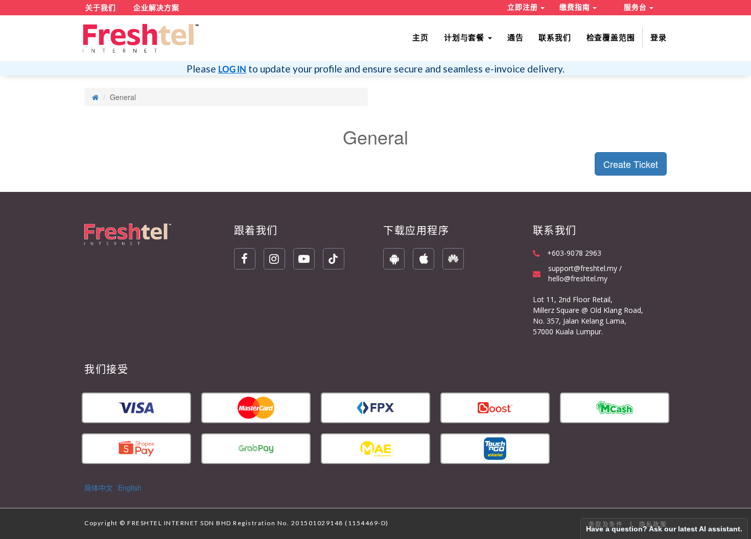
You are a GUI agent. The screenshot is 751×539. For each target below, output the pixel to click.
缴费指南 (576, 7)
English (130, 487)
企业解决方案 (156, 8)
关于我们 (100, 8)
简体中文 (98, 487)
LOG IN (232, 69)
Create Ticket (630, 163)
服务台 (636, 7)
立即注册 (524, 7)
